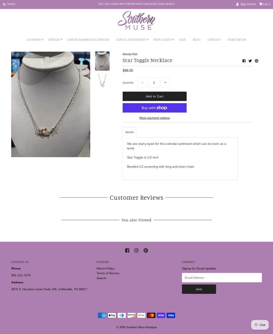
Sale (182, 39)
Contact (214, 39)
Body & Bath (162, 39)
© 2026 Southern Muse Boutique (136, 327)
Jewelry (54, 39)
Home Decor (237, 39)
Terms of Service (108, 273)
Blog (196, 39)
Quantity (128, 82)
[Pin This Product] (256, 61)
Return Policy (106, 268)
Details (129, 132)
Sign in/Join (247, 4)
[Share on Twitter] (250, 61)
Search (101, 278)
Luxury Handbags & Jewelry (88, 39)
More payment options (154, 118)
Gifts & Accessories (131, 39)
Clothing (34, 39)
